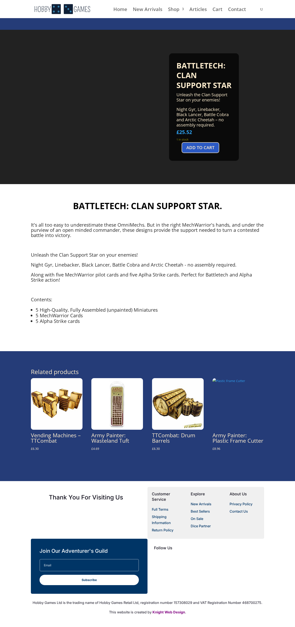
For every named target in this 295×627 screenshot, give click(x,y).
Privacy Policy (241, 504)
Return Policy (162, 530)
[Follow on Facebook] (157, 558)
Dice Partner (201, 526)
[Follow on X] (166, 558)
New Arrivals (147, 10)
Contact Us (239, 511)
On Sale (197, 518)
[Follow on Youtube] (174, 558)
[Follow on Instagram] (183, 558)
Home (120, 10)
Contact (237, 10)
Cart (217, 10)
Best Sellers (200, 511)
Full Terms (160, 509)
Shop (173, 10)
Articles (198, 10)
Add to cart (200, 147)
